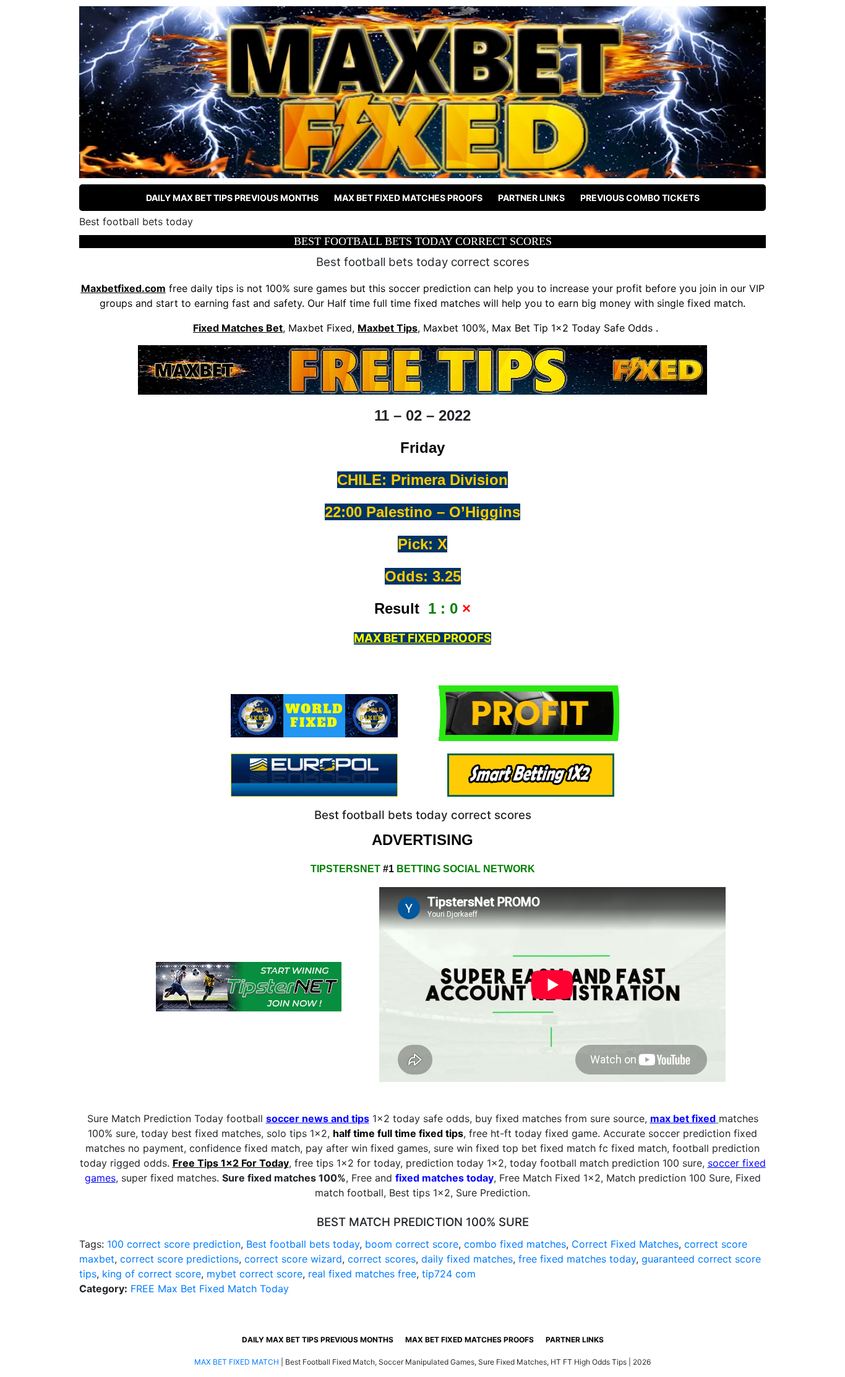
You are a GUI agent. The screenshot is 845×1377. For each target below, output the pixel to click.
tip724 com (449, 1274)
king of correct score (151, 1274)
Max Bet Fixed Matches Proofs (408, 197)
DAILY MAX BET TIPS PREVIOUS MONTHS (232, 197)
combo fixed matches (515, 1244)
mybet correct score (254, 1274)
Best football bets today (302, 1244)
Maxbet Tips (388, 328)
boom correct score (411, 1244)
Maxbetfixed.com (123, 288)
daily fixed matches (467, 1259)
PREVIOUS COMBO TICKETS (640, 197)
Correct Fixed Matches (625, 1244)
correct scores (382, 1259)
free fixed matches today (577, 1259)
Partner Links (531, 197)
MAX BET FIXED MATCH (236, 1361)
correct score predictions (179, 1259)
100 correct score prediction (174, 1244)
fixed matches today (444, 1178)
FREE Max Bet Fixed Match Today (210, 1288)
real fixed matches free (362, 1274)
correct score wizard (293, 1259)
